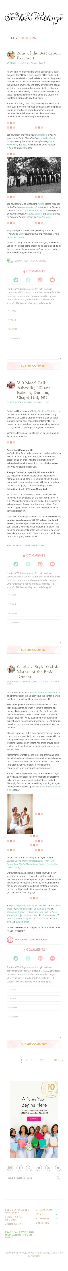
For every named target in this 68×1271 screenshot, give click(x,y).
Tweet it (13, 185)
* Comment (14, 338)
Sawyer (10, 141)
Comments (34, 271)
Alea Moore (28, 207)
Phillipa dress (23, 909)
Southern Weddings (34, 18)
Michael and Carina (35, 864)
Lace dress (42, 918)
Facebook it (15, 182)
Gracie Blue (52, 864)
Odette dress (48, 915)
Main (23, 63)
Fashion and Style (32, 681)
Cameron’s (41, 135)
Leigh (50, 214)
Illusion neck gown (16, 912)
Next (57, 1060)
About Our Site (15, 1224)
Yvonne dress (31, 915)
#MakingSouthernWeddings (43, 411)
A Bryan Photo (34, 210)
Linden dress (22, 922)
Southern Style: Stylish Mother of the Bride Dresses (37, 672)
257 (42, 1060)
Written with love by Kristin (30, 261)
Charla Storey (13, 867)
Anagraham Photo (16, 864)
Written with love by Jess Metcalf (25, 545)
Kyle (25, 144)
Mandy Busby (34, 214)
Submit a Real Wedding (14, 1218)
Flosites (36, 1256)
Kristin (13, 63)
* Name (12, 311)
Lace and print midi (38, 912)
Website (12, 329)
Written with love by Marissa (31, 939)
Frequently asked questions (17, 1211)
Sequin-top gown (42, 909)
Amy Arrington (44, 217)
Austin (41, 204)
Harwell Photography (32, 861)
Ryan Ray (48, 861)
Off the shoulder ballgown (19, 918)
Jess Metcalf (16, 402)
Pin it (12, 187)
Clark (21, 234)
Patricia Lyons (17, 237)
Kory (9, 230)
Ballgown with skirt (38, 905)
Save (12, 179)
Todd (45, 210)
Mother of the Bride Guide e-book (44, 692)
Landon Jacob (14, 861)
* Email (12, 320)
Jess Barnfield (47, 138)
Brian (38, 207)
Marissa (14, 681)
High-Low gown (17, 905)
